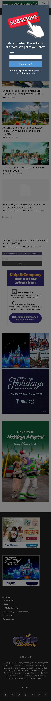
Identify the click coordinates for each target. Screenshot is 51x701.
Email (11, 52)
